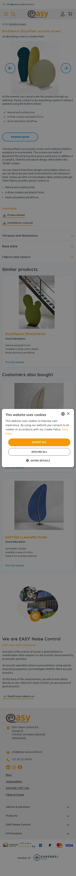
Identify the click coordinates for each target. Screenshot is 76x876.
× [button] (68, 413)
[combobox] (63, 414)
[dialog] (38, 438)
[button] (38, 460)
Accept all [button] (39, 442)
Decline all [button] (39, 451)
